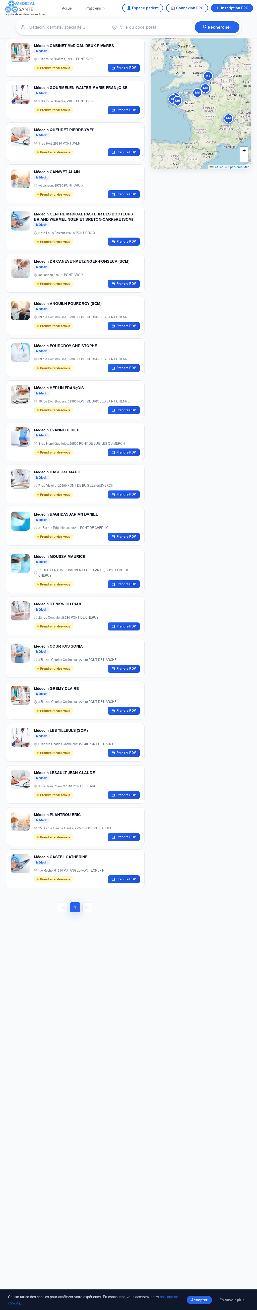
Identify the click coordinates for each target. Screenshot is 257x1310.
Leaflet (218, 167)
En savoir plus (232, 1300)
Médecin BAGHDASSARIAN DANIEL (66, 514)
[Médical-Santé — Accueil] (24, 8)
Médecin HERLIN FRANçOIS (59, 387)
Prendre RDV (126, 67)
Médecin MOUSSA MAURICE (59, 556)
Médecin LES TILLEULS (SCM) (61, 730)
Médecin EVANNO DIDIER (57, 430)
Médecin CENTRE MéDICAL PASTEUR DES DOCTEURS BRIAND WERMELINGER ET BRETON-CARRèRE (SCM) (83, 216)
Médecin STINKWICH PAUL (58, 604)
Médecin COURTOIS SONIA (58, 646)
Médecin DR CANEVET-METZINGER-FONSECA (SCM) (82, 261)
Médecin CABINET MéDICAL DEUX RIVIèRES (74, 45)
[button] (177, 102)
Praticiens (93, 8)
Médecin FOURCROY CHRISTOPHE (65, 345)
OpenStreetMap (238, 167)
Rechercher (219, 27)
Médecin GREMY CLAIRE (56, 688)
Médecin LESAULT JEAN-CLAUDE (64, 772)
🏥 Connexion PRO (187, 8)
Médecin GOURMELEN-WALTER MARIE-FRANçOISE (80, 87)
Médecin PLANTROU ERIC (57, 814)
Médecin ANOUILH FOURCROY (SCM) (68, 303)
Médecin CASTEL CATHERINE (61, 857)
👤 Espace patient (143, 8)
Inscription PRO (234, 8)
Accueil (67, 8)
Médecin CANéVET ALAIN (57, 171)
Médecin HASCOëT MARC (57, 472)
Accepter (199, 1300)
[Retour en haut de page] (247, 1300)
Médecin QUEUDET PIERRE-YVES (64, 129)
